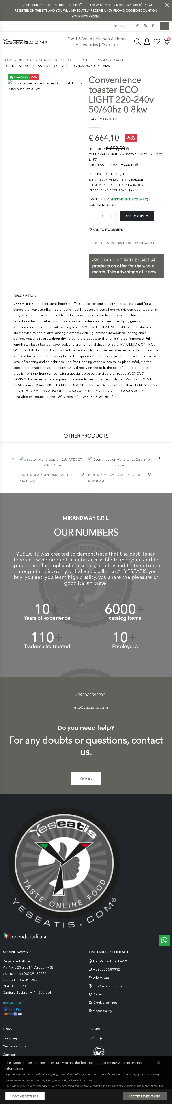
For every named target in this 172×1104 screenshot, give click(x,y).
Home (8, 60)
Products (27, 60)
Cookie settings (105, 1003)
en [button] (120, 26)
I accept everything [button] (144, 1096)
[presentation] (13, 458)
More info (86, 778)
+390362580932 (90, 695)
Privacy (98, 994)
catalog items (125, 618)
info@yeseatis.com (90, 707)
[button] (159, 1063)
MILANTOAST (28, 480)
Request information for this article (126, 243)
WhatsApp (100, 978)
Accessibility (102, 1011)
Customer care (14, 1046)
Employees (125, 646)
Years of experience (47, 618)
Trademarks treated (47, 646)
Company (10, 1038)
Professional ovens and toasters (96, 60)
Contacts (10, 1055)
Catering (50, 60)
